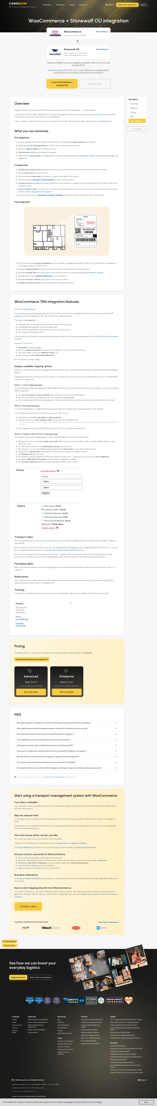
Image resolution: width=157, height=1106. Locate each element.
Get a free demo (31, 692)
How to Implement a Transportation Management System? (125, 1029)
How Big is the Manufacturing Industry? (122, 1062)
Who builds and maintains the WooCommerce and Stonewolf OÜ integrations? (45, 734)
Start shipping (136, 121)
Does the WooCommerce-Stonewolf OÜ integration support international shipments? (48, 757)
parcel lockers (33, 149)
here (99, 1102)
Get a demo (137, 129)
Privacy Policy (30, 1096)
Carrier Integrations (63, 1025)
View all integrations (9, 941)
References (61, 1022)
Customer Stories (17, 1025)
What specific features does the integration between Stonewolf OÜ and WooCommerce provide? (52, 728)
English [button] (110, 5)
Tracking (14, 1019)
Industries (47, 5)
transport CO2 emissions (43, 180)
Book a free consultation (127, 5)
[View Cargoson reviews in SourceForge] (129, 1000)
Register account (18, 977)
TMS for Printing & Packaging (36, 1030)
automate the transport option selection (61, 550)
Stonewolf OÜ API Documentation (54, 777)
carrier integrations (99, 860)
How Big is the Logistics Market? (119, 1051)
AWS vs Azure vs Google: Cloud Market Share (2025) (125, 1070)
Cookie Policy (41, 1096)
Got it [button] (146, 1102)
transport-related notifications (29, 878)
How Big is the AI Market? (117, 1046)
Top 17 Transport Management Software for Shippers (126, 1019)
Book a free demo (95, 84)
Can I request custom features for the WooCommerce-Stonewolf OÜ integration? (46, 762)
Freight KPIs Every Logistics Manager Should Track (125, 1038)
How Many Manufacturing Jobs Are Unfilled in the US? (126, 1057)
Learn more (68, 1102)
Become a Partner (15, 1031)
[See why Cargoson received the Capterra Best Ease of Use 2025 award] (39, 1000)
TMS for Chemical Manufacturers (37, 1022)
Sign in (143, 5)
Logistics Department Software (90, 1043)
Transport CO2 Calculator (65, 1041)
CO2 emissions (102, 114)
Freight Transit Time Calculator (64, 1053)
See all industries (33, 1032)
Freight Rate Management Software (91, 1022)
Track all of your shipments (29, 865)
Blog (59, 1019)
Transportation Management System (92, 1019)
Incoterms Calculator (64, 1047)
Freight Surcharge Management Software (90, 1026)
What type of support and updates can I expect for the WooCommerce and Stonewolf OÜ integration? (54, 723)
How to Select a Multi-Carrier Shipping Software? (124, 1022)
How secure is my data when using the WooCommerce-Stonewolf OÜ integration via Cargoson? (52, 751)
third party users (87, 156)
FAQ (132, 116)
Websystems (28, 309)
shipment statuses (95, 272)
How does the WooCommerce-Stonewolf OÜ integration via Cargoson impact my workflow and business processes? (59, 768)
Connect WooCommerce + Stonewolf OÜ (62, 83)
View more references (107, 922)
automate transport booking (50, 195)
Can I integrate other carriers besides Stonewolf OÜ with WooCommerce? (43, 740)
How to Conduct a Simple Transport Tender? (123, 1025)
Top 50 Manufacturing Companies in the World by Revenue (125, 1066)
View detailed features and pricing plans (31, 659)
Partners (60, 1031)
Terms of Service (18, 1096)
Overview (134, 104)
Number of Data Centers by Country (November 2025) (126, 1073)
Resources (60, 5)
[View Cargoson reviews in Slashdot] (101, 1000)
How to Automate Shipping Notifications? (122, 1035)
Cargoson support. (88, 847)
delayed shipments (44, 276)
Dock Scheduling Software (89, 1041)
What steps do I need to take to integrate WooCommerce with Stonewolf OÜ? (45, 745)
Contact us (83, 5)
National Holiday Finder (65, 1044)
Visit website (101, 31)
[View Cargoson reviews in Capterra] (73, 1000)
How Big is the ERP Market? (118, 1060)
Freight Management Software (90, 1032)
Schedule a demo (28, 906)
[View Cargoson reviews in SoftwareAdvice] (114, 1000)
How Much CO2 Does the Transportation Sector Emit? (126, 1048)
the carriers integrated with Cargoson (37, 192)
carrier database (24, 847)
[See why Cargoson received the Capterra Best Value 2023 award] (30, 1000)
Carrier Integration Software (89, 1030)
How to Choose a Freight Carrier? (120, 1032)
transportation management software (71, 843)
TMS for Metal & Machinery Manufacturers (36, 1026)
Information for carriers (65, 1033)
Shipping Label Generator (65, 1049)
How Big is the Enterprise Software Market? (123, 1054)
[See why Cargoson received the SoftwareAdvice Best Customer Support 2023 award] (47, 1000)
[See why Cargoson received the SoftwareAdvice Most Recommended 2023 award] (56, 1000)
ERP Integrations (62, 1028)
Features (133, 108)
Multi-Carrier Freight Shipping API (91, 1038)
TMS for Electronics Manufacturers (38, 1019)
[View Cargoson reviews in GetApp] (91, 1000)
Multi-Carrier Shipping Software (90, 1035)
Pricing (72, 5)
